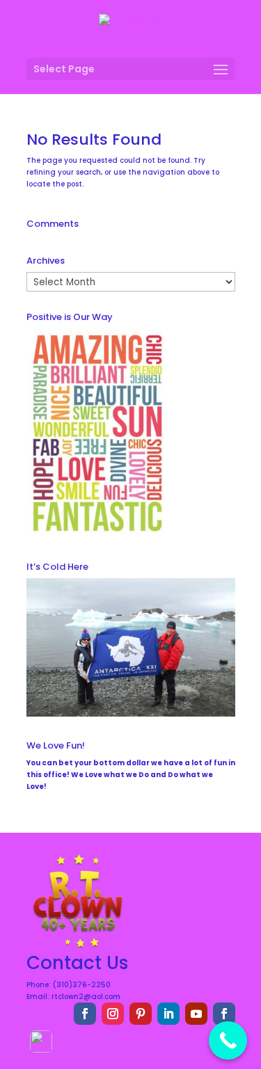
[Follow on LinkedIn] (168, 1014)
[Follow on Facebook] (85, 1014)
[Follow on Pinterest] (140, 1014)
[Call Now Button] (228, 1040)
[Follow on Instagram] (113, 1014)
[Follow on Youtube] (196, 1014)
